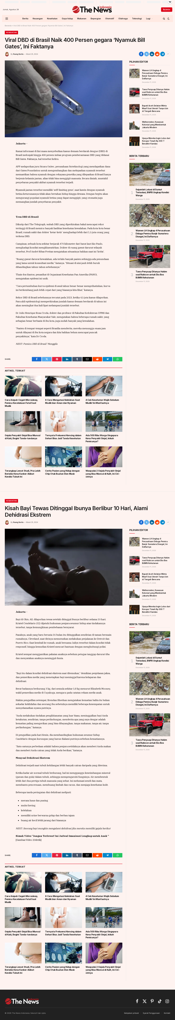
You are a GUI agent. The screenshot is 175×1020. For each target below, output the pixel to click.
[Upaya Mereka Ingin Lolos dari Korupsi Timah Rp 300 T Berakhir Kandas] (134, 141)
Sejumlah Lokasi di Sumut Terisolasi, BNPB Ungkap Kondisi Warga (152, 192)
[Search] (164, 18)
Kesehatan (52, 18)
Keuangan (38, 18)
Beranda (8, 26)
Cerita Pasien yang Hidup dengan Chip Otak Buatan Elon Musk (62, 472)
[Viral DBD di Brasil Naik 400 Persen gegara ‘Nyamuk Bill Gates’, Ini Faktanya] (63, 98)
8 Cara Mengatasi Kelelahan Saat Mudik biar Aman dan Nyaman (62, 401)
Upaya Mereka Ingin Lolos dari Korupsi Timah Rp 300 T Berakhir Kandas (156, 141)
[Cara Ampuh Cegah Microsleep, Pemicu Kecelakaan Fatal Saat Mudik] (23, 386)
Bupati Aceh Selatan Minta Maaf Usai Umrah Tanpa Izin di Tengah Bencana (155, 108)
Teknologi (137, 18)
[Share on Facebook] (141, 54)
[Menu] (6, 18)
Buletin (166, 9)
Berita (25, 18)
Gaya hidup (67, 18)
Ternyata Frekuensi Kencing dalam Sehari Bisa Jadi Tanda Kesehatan (63, 437)
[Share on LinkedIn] (152, 54)
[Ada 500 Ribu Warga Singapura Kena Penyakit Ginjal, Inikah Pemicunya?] (104, 421)
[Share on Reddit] (157, 54)
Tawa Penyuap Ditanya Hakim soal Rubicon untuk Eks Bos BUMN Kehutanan (156, 92)
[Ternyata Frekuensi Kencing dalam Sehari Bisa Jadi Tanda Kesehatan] (63, 421)
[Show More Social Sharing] (168, 54)
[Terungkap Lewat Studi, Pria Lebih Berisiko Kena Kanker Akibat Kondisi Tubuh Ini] (23, 456)
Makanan (81, 18)
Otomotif (109, 18)
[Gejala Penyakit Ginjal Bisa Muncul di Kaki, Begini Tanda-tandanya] (23, 421)
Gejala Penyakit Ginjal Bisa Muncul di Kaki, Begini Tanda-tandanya (22, 437)
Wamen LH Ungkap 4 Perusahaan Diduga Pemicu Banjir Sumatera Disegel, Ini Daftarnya (155, 74)
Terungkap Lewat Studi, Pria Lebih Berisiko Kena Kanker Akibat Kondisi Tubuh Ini (22, 473)
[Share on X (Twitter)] (146, 54)
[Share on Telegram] (162, 54)
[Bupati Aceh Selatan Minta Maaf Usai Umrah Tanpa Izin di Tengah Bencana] (134, 108)
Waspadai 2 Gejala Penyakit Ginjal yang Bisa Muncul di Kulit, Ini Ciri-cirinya (103, 473)
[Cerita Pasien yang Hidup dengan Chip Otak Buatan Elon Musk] (63, 456)
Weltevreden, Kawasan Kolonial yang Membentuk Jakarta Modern (154, 125)
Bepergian (96, 18)
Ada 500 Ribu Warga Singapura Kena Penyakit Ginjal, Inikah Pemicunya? (102, 438)
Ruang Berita (18, 54)
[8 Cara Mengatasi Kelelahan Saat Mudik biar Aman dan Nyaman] (63, 386)
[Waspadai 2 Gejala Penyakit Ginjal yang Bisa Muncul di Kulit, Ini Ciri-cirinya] (104, 456)
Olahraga (123, 18)
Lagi (148, 18)
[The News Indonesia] (92, 9)
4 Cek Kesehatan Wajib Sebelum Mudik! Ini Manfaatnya (102, 401)
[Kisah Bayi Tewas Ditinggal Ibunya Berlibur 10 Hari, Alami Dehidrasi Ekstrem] (63, 567)
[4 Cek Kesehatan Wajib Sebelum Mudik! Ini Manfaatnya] (104, 386)
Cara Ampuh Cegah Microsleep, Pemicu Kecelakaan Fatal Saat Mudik (21, 403)
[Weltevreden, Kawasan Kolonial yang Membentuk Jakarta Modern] (134, 125)
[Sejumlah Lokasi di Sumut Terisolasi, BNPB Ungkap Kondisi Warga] (149, 174)
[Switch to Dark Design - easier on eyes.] (168, 19)
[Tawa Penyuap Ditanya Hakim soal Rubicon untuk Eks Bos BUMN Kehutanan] (134, 92)
